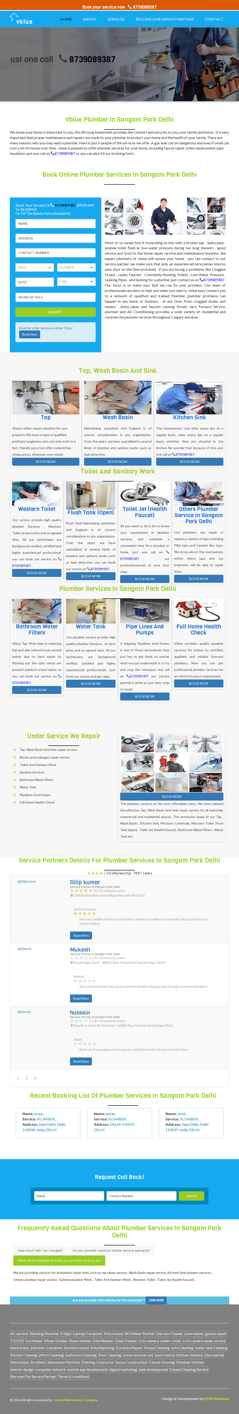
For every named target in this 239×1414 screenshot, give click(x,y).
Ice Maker (34, 1340)
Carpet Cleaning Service (189, 1369)
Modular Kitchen (190, 1362)
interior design (22, 1369)
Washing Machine (44, 1333)
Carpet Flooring (162, 1362)
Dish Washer (103, 1340)
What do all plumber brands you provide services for (59, 1260)
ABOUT (90, 19)
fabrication (19, 1362)
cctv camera (149, 1340)
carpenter (54, 1347)
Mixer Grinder (55, 1340)
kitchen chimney (190, 1355)
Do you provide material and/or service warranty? (111, 1250)
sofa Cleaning (182, 1347)
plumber (38, 1347)
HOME (66, 19)
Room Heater (80, 1340)
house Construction (131, 1362)
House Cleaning (156, 1347)
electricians (20, 1347)
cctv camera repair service (204, 1340)
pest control (165, 1355)
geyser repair (215, 1333)
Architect (38, 1362)
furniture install (76, 1347)
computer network (51, 1369)
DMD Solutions (216, 1398)
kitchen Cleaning (24, 1355)
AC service (19, 1333)
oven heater (194, 1333)
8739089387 (65, 59)
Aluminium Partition (64, 1362)
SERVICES (116, 19)
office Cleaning (51, 1355)
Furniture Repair (129, 1347)
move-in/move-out (138, 1355)
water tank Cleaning (211, 1347)
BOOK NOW (45, 462)
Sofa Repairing (102, 1347)
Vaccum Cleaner (170, 1333)
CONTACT (214, 19)
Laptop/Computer (87, 1333)
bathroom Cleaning (81, 1355)
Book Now (29, 334)
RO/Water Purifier (140, 1333)
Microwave (113, 1333)
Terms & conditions (73, 1376)
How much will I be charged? (40, 1250)
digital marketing (123, 1369)
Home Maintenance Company (76, 1400)
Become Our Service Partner (33, 1376)
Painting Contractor (98, 1362)
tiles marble (214, 1355)
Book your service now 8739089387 (119, 7)
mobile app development (87, 1369)
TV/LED (17, 1340)
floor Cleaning (109, 1355)
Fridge (65, 1333)
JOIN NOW (156, 1300)
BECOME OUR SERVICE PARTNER (165, 19)
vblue (24, 22)
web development (153, 1369)
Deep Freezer (126, 1340)
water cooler (171, 1340)
